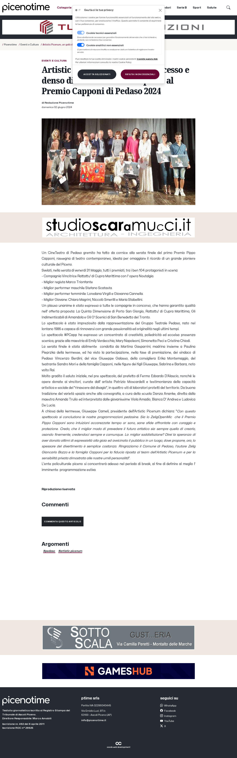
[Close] (160, 10)
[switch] (80, 45)
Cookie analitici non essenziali (105, 45)
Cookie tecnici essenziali (101, 33)
